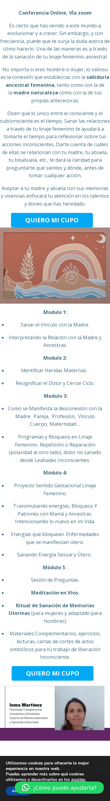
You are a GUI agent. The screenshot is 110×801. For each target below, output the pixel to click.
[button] (59, 788)
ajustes (78, 779)
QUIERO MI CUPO (52, 220)
